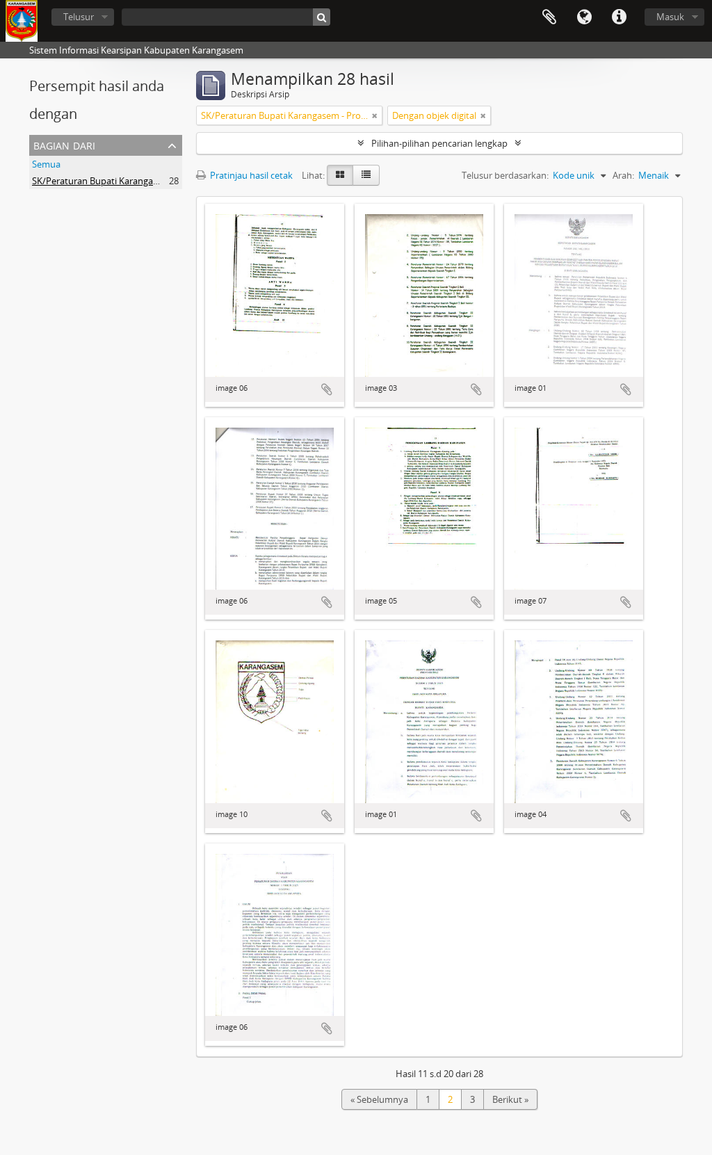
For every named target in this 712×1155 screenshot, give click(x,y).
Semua (46, 164)
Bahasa (584, 17)
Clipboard (549, 17)
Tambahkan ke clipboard (327, 389)
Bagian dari (64, 144)
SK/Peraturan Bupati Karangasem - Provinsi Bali (129, 181)
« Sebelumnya (379, 1099)
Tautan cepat (618, 17)
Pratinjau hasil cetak (250, 175)
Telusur (78, 16)
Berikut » (510, 1099)
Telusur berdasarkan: (505, 175)
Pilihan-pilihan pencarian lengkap (439, 143)
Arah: (623, 175)
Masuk (670, 16)
